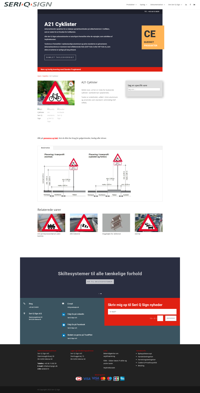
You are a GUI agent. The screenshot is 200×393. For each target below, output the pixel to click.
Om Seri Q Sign (174, 5)
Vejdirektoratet (109, 368)
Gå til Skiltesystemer (99, 281)
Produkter (131, 5)
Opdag (142, 5)
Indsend (171, 318)
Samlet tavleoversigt (60, 57)
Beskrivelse (45, 148)
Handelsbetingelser (145, 356)
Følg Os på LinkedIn (76, 314)
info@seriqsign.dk (73, 307)
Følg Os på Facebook (76, 324)
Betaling (141, 366)
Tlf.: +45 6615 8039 (151, 11)
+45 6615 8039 (34, 307)
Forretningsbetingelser (147, 359)
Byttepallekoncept (145, 353)
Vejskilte (45, 76)
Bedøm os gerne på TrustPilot (80, 335)
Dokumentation (156, 5)
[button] (71, 84)
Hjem (39, 76)
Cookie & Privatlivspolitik (147, 362)
